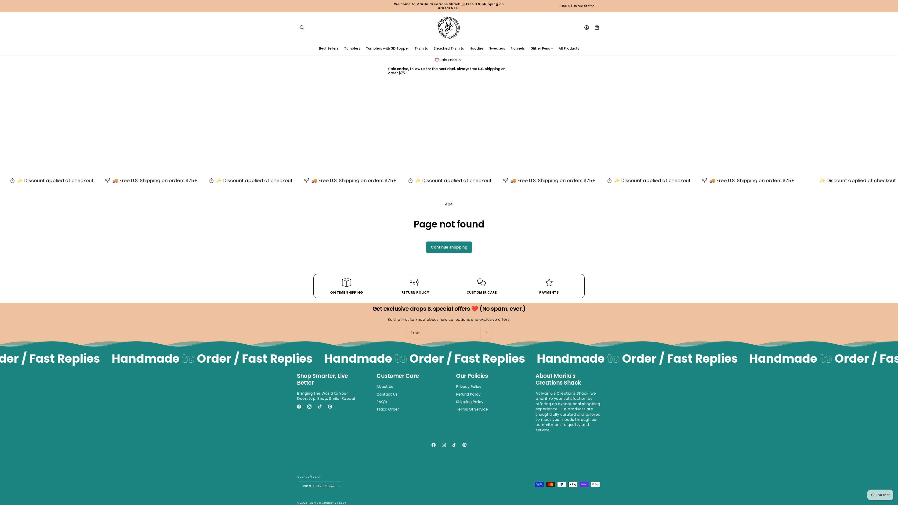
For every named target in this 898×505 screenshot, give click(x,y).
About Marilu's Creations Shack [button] (558, 379)
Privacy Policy (468, 386)
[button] (302, 27)
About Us (385, 386)
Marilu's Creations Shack (327, 503)
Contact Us (387, 394)
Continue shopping (449, 247)
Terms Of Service (472, 409)
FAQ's (382, 401)
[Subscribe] (486, 333)
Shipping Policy (469, 401)
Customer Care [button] (398, 376)
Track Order (388, 409)
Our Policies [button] (472, 376)
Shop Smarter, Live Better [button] (322, 379)
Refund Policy (468, 394)
